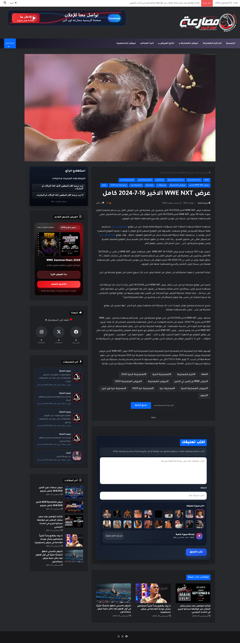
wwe (197, 173)
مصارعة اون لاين (119, 227)
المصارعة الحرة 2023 (133, 374)
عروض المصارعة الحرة (193, 388)
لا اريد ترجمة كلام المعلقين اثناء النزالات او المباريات (59, 195)
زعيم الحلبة (203, 203)
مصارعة (149, 185)
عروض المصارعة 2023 (127, 381)
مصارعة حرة (136, 185)
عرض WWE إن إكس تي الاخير (190, 381)
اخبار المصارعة (194, 180)
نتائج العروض (167, 43)
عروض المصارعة (189, 43)
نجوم (104, 185)
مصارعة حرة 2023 (119, 185)
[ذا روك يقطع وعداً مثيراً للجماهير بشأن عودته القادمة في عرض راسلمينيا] (153, 593)
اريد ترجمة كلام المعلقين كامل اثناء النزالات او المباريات (62, 187)
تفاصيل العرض (58, 284)
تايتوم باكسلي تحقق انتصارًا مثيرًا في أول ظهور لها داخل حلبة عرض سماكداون (113, 609)
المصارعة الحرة (145, 180)
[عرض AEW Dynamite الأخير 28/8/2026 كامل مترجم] (74, 507)
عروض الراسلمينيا (126, 43)
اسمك (203, 488)
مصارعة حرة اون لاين (113, 388)
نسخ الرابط (141, 405)
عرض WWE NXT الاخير (199, 185)
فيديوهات (161, 185)
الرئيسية (230, 43)
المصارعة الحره (127, 180)
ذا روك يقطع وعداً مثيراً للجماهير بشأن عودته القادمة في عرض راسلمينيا (168, 3)
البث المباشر (147, 43)
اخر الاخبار (160, 180)
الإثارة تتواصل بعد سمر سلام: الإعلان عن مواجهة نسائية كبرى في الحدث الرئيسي (194, 609)
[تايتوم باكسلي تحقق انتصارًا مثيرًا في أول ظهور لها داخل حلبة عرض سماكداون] (113, 593)
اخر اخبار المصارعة (212, 43)
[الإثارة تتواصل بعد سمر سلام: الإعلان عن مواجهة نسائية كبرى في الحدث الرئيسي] (193, 593)
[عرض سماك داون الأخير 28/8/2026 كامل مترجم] (74, 492)
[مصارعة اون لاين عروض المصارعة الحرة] (208, 22)
